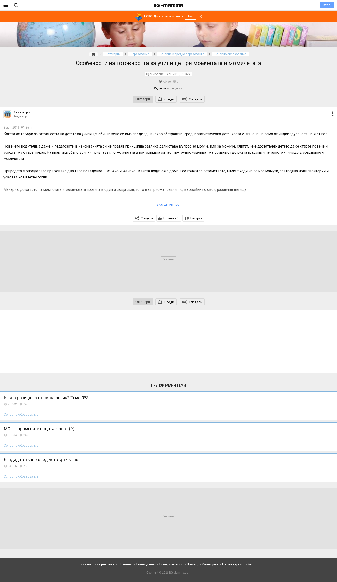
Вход (327, 5)
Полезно (171, 218)
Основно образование (21, 414)
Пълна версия (232, 564)
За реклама (105, 564)
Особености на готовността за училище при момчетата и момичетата (168, 63)
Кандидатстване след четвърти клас (41, 459)
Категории (210, 564)
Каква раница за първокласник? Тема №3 (46, 397)
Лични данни (146, 564)
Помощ (192, 564)
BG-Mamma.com (180, 572)
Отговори (142, 99)
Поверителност (170, 564)
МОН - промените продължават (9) (39, 428)
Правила (125, 564)
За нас (87, 564)
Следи (169, 99)
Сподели (195, 99)
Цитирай (196, 218)
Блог (251, 564)
